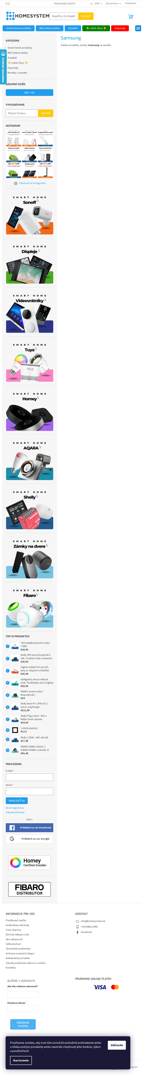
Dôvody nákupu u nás (17, 934)
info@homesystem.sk (93, 921)
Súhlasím (117, 1045)
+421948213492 (89, 927)
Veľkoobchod (13, 944)
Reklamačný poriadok (18, 958)
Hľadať (85, 16)
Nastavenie (21, 1060)
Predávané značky (64, 3)
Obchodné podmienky (18, 949)
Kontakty (11, 968)
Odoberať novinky (23, 1024)
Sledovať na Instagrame (32, 183)
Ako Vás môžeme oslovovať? (22, 986)
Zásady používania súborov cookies (26, 963)
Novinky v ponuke (17, 73)
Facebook (86, 932)
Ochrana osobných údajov (20, 953)
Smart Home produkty (20, 48)
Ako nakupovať (14, 939)
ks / (29, 92)
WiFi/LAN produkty (18, 53)
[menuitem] (19, 28)
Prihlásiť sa (17, 800)
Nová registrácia (15, 808)
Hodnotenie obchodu (17, 925)
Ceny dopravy (13, 930)
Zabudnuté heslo (15, 812)
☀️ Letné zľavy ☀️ (18, 63)
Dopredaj (13, 68)
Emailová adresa (16, 1002)
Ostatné (12, 58)
